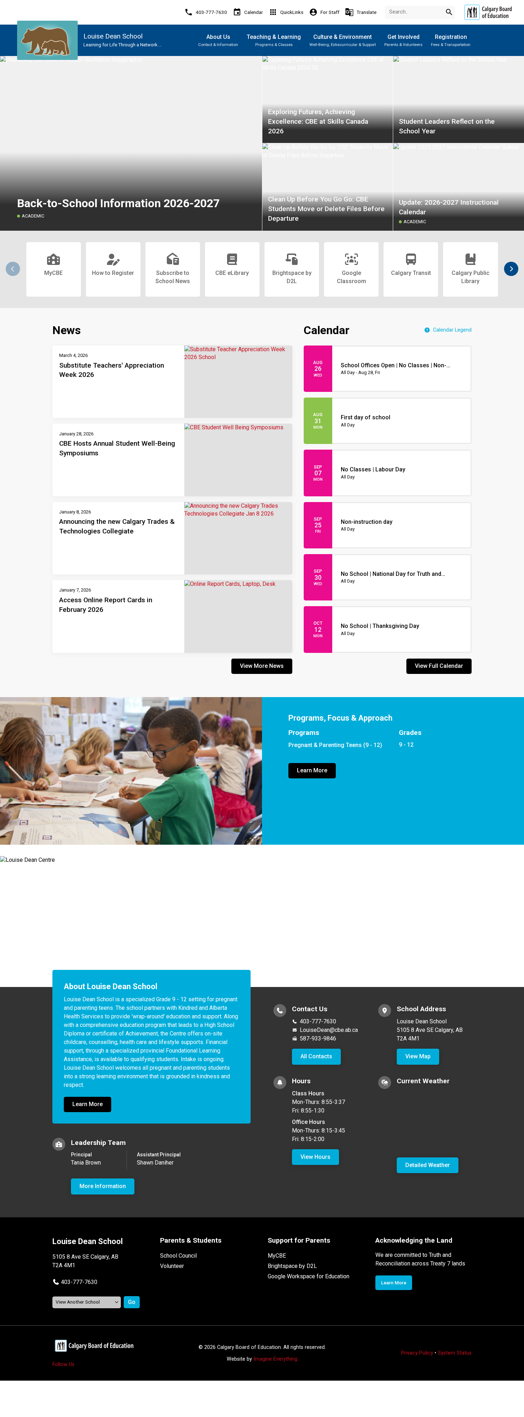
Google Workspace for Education (308, 1276)
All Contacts (316, 1056)
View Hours (315, 1156)
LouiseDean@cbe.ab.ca (329, 1030)
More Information (102, 1186)
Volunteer (172, 1266)
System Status (455, 1353)
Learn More (312, 770)
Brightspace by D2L (292, 1266)
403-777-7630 (318, 1021)
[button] (511, 269)
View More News (262, 666)
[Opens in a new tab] (488, 12)
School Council (178, 1255)
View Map (418, 1056)
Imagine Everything (275, 1359)
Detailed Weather (427, 1165)
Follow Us (63, 1364)
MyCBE (277, 1255)
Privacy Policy (417, 1353)
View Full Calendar (439, 666)
